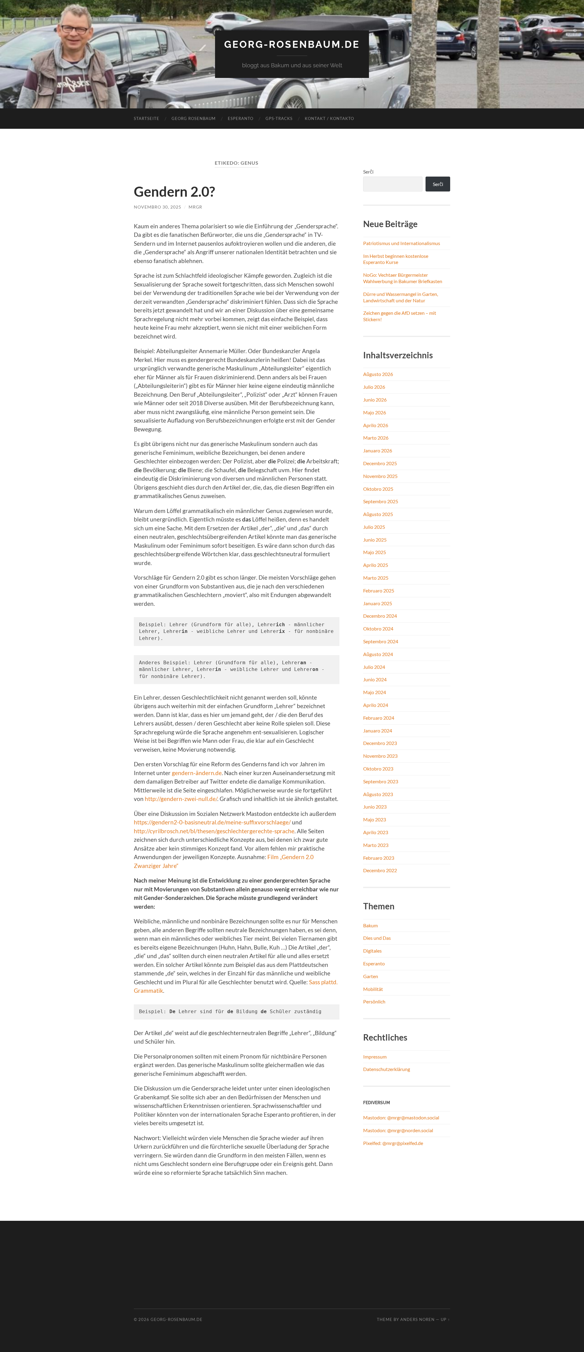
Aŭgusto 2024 (378, 654)
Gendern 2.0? (174, 191)
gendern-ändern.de (197, 772)
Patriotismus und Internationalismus (401, 243)
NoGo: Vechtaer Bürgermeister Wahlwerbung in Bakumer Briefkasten (402, 278)
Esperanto (240, 118)
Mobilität (373, 989)
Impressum (375, 1056)
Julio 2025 (374, 527)
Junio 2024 (375, 679)
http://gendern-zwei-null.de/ (181, 798)
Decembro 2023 (380, 743)
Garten (370, 976)
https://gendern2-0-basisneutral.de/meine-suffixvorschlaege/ (212, 822)
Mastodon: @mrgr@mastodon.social (401, 1117)
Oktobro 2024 (378, 628)
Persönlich (374, 1001)
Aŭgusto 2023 (378, 794)
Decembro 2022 (380, 870)
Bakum (370, 925)
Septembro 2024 (380, 641)
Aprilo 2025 (375, 565)
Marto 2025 (375, 578)
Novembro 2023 (380, 756)
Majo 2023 (374, 819)
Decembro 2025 (380, 463)
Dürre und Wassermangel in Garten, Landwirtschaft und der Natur (400, 297)
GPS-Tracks (279, 118)
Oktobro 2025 (378, 489)
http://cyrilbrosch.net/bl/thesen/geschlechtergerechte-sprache (214, 830)
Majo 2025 (374, 552)
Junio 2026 (375, 399)
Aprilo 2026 (375, 425)
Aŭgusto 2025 (378, 514)
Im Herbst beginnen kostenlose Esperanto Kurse (395, 259)
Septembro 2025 (380, 501)
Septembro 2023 (380, 781)
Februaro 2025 (378, 590)
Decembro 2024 (380, 616)
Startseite (146, 118)
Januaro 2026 (377, 450)
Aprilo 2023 (375, 832)
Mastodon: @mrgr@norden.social (398, 1130)
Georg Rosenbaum (194, 118)
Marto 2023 (375, 845)
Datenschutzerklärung (386, 1069)
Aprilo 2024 (375, 705)
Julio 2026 (374, 387)
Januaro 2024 (377, 730)
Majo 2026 (374, 412)
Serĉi (368, 171)
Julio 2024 (374, 667)
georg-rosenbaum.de (292, 44)
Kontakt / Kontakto (329, 118)
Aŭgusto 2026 (378, 374)
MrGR (195, 206)
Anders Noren (417, 1319)
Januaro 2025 (377, 603)
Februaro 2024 (378, 718)
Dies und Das (377, 938)
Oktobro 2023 (378, 768)
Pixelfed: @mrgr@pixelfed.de (393, 1143)
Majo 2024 (374, 692)
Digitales (372, 950)
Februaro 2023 (378, 858)
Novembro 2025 (380, 476)
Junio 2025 (375, 540)
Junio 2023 (375, 806)
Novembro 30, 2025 (157, 206)
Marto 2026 (375, 438)
